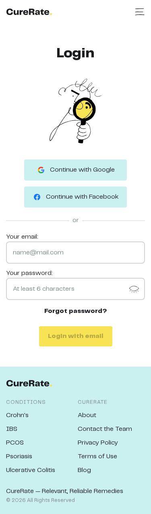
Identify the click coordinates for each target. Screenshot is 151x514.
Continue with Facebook (82, 197)
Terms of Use (97, 456)
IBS (11, 429)
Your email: (22, 237)
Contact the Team (105, 429)
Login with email (75, 336)
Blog (84, 470)
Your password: (29, 273)
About (87, 415)
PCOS (15, 443)
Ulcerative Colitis (30, 470)
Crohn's (17, 415)
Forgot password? (75, 311)
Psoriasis (19, 456)
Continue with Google (82, 170)
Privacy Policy (98, 443)
